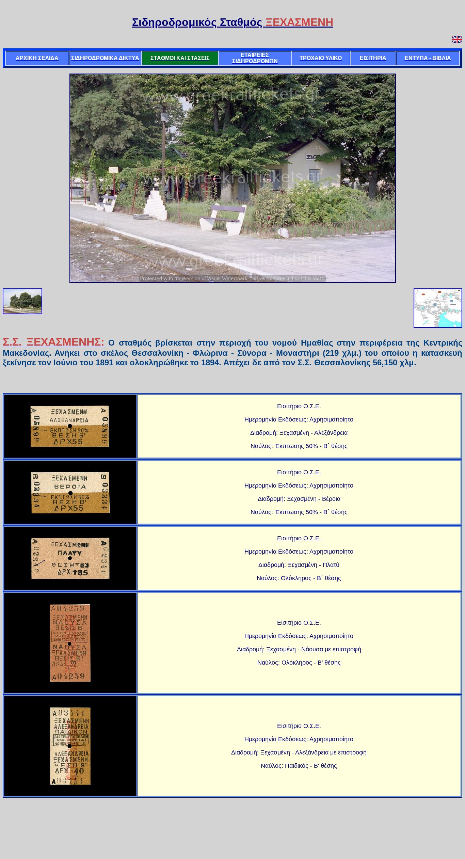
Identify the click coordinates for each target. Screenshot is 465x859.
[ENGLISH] (457, 40)
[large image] (70, 426)
